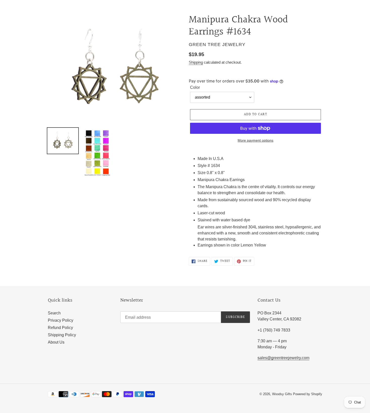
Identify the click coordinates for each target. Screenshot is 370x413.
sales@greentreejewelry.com (283, 358)
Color (195, 87)
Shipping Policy (62, 335)
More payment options (255, 140)
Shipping (196, 62)
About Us (56, 342)
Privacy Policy (60, 320)
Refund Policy (60, 327)
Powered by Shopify (307, 394)
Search (54, 313)
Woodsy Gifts (282, 394)
